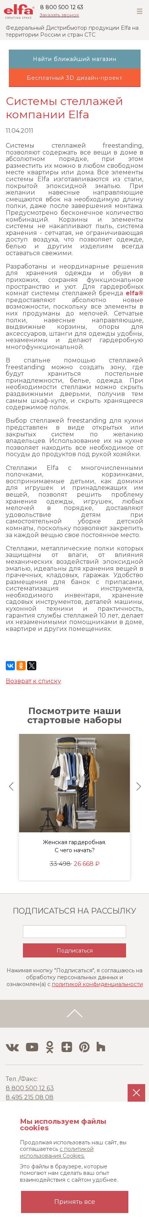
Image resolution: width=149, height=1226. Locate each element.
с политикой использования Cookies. (57, 1152)
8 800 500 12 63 (61, 7)
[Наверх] (74, 1014)
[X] (31, 665)
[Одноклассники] (21, 665)
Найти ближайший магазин (75, 59)
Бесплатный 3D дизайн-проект (75, 77)
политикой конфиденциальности (97, 984)
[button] (11, 786)
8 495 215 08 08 (29, 1097)
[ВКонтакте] (10, 665)
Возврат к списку (33, 681)
